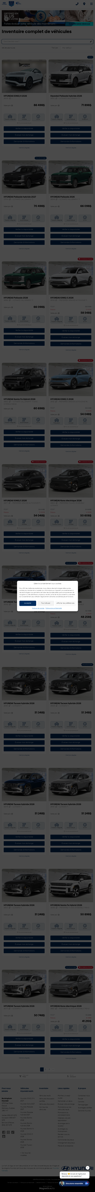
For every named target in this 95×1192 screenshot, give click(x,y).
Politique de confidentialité (54, 608)
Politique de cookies (38, 608)
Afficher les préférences (65, 603)
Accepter (27, 603)
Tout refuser (45, 603)
